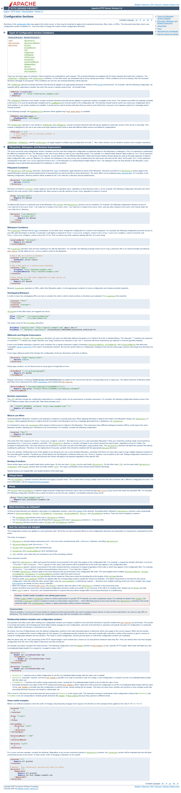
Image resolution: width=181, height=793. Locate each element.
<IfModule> (29, 55)
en (136, 20)
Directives (145, 5)
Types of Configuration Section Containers (165, 17)
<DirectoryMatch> (32, 43)
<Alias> (10, 312)
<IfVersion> (29, 57)
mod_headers (97, 646)
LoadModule (56, 103)
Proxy (159, 29)
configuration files (23, 24)
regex (56, 171)
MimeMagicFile (36, 112)
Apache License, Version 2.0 (28, 789)
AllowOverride (22, 518)
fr (140, 20)
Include (40, 576)
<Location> (29, 60)
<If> (26, 50)
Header (80, 646)
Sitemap (166, 5)
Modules (138, 5)
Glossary (158, 5)
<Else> (136, 588)
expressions (42, 382)
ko (148, 20)
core (10, 41)
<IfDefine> (29, 53)
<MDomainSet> (30, 64)
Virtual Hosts (162, 26)
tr (152, 20)
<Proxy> (27, 67)
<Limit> (23, 599)
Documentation (27, 11)
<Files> (27, 45)
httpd (100, 85)
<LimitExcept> (38, 603)
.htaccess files (126, 173)
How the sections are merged (167, 34)
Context (79, 511)
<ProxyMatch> (30, 69)
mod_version (13, 43)
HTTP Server (15, 11)
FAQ (152, 5)
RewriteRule (72, 696)
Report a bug (174, 5)
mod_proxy (12, 45)
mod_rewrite (67, 382)
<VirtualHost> (30, 71)
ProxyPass (31, 323)
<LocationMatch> (31, 62)
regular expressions (24, 347)
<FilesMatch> (30, 48)
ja (144, 20)
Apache (6, 11)
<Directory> (29, 41)
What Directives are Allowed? (167, 31)
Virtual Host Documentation (38, 482)
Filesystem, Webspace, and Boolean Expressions (167, 22)
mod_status (12, 251)
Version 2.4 (39, 11)
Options (105, 448)
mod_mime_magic (74, 112)
